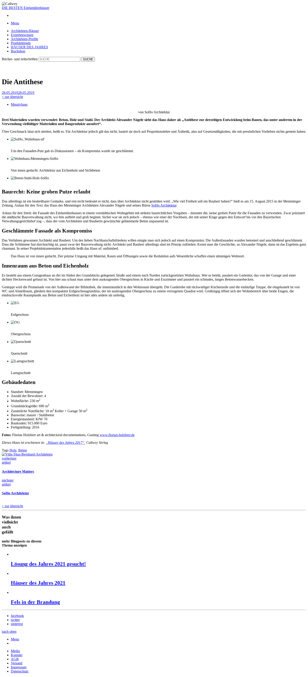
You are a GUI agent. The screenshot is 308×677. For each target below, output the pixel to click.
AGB (15, 659)
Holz (12, 450)
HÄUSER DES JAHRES (29, 47)
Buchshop (18, 51)
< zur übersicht (12, 97)
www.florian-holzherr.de (117, 435)
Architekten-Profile (24, 39)
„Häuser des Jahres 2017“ (65, 442)
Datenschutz (19, 671)
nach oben (9, 631)
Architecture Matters (18, 471)
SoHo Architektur (163, 205)
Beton (22, 450)
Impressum (18, 667)
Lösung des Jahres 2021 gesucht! (48, 564)
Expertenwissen (22, 35)
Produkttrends (21, 43)
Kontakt (16, 655)
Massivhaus (19, 104)
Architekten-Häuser (25, 31)
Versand (16, 663)
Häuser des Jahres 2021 (38, 583)
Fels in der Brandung (35, 602)
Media (15, 651)
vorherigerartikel (9, 460)
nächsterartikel (8, 482)
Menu (15, 639)
